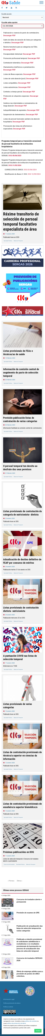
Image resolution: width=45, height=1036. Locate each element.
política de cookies (30, 1021)
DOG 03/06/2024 (30, 170)
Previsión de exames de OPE (28, 913)
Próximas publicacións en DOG (18, 852)
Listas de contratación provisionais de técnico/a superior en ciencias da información (22, 755)
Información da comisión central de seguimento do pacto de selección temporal (21, 372)
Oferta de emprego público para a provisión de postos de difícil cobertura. (30, 974)
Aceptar (38, 1030)
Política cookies (8, 1007)
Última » (19, 881)
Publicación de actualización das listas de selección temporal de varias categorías (30, 928)
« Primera (11, 881)
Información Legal (8, 999)
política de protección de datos (16, 1023)
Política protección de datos (11, 1003)
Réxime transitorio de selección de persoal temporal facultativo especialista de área (21, 222)
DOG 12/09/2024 (34, 174)
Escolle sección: (7, 14)
